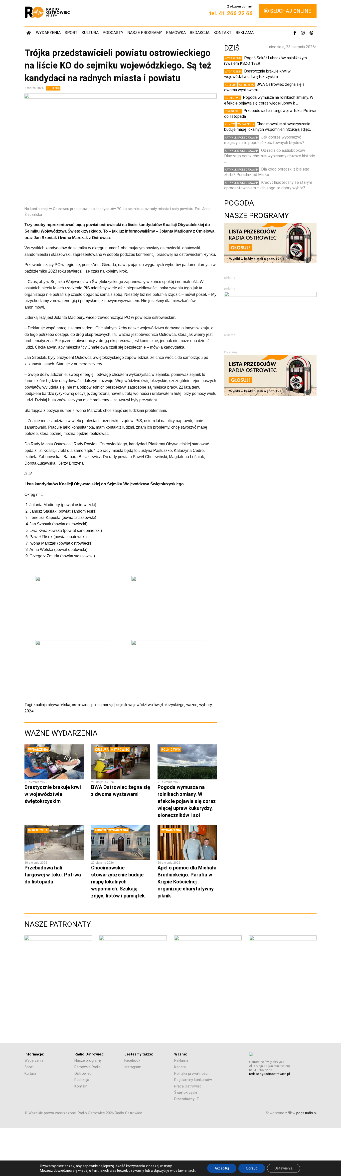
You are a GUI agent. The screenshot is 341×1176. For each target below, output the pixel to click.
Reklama (245, 32)
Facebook (132, 1060)
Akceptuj (222, 1168)
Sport (71, 32)
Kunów (100, 830)
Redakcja (199, 32)
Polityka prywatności (191, 1073)
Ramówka (176, 32)
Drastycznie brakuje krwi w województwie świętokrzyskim (52, 794)
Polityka (53, 88)
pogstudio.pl (306, 1113)
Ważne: (180, 1054)
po (93, 704)
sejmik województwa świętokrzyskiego (150, 704)
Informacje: (34, 1054)
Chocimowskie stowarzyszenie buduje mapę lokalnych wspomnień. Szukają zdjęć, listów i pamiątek (118, 882)
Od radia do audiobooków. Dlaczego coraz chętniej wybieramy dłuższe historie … (269, 156)
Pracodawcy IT (186, 1099)
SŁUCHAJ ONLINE (290, 11)
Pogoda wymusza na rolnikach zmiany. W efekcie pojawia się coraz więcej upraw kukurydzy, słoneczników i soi (187, 801)
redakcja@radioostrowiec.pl (269, 1074)
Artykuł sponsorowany (242, 137)
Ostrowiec (120, 749)
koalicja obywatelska (52, 704)
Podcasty (113, 32)
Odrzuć (252, 1168)
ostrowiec (81, 704)
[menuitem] (29, 33)
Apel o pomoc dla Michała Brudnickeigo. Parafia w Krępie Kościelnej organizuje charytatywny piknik (187, 882)
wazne (191, 704)
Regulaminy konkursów (193, 1080)
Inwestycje (38, 830)
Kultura (90, 32)
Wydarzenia (48, 32)
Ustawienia (284, 1168)
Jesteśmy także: (138, 1054)
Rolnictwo (170, 749)
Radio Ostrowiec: (89, 1054)
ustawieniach (184, 1170)
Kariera (180, 1067)
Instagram (132, 1067)
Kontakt (222, 32)
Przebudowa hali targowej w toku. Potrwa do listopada (52, 875)
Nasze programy (144, 32)
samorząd (106, 704)
